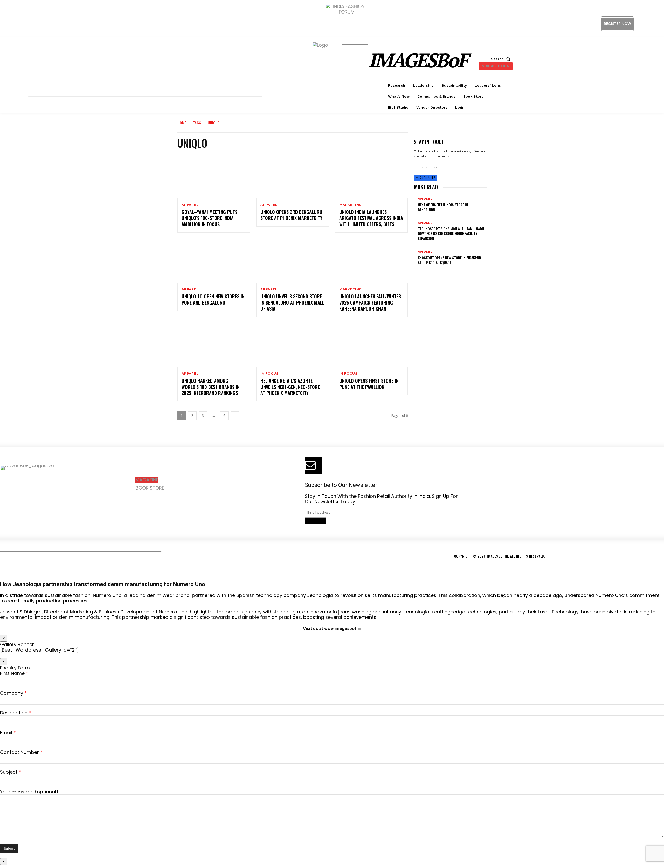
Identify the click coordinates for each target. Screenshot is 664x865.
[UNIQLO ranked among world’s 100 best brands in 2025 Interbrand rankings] (213, 345)
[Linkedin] (650, 23)
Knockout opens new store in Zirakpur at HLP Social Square (449, 260)
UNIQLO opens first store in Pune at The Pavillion (369, 383)
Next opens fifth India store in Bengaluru (443, 207)
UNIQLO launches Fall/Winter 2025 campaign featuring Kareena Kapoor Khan (370, 302)
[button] (502, 58)
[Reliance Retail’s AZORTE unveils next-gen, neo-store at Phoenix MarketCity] (292, 345)
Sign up (425, 177)
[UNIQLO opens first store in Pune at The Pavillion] (371, 345)
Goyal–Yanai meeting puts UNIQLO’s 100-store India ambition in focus (209, 218)
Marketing (350, 204)
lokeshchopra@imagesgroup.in (514, 508)
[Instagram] (639, 23)
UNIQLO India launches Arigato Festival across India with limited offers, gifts (371, 218)
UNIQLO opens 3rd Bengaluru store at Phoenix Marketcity (291, 215)
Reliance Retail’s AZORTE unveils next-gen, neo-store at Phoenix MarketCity (290, 386)
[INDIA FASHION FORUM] (355, 24)
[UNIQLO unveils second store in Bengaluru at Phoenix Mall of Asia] (292, 261)
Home (181, 122)
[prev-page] (416, 270)
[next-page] (235, 415)
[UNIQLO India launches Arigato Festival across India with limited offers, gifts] (371, 176)
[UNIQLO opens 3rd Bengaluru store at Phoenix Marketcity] (292, 176)
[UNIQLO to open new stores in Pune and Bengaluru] (213, 261)
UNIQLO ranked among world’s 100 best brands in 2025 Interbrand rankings (211, 386)
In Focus (269, 373)
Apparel (190, 204)
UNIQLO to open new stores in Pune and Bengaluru (213, 299)
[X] (167, 500)
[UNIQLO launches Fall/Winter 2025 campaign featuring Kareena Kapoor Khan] (371, 261)
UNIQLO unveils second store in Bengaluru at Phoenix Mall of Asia (292, 302)
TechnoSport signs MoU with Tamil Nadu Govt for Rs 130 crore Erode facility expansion (451, 233)
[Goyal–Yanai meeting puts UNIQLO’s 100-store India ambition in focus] (213, 176)
